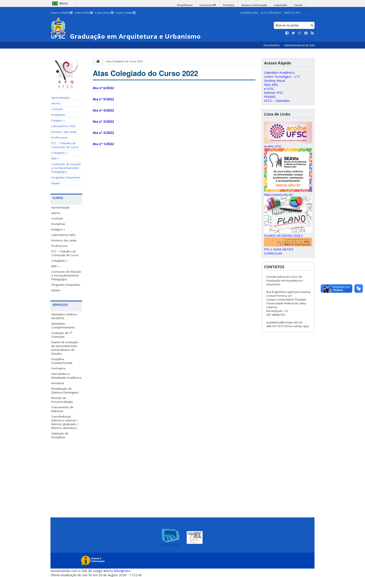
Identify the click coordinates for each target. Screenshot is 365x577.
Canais (298, 5)
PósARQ (269, 97)
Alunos (56, 103)
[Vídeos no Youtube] (299, 33)
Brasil (63, 3)
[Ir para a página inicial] (97, 61)
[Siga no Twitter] (293, 33)
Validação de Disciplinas (59, 435)
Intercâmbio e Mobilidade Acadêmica (66, 376)
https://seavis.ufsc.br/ (278, 195)
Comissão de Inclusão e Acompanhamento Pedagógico (66, 168)
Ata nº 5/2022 (103, 99)
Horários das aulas (64, 132)
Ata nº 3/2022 (103, 121)
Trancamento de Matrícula (62, 409)
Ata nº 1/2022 (103, 144)
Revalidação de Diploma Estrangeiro (65, 390)
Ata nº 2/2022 (103, 133)
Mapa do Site (292, 12)
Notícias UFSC (273, 93)
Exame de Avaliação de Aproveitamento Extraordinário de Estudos (64, 347)
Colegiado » (59, 153)
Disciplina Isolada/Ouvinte (61, 361)
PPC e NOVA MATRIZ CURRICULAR (278, 251)
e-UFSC (269, 89)
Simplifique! (184, 5)
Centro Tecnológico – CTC (282, 77)
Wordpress (122, 571)
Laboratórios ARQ (63, 126)
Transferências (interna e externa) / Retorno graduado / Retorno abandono (64, 422)
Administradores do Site (299, 45)
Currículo (57, 109)
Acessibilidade (249, 12)
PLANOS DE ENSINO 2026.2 (283, 236)
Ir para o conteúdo (61, 12)
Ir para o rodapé (125, 12)
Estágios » (58, 120)
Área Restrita (271, 45)
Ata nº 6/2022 (103, 88)
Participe (228, 5)
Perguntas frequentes (65, 177)
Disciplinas (58, 115)
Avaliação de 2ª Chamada (61, 335)
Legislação (280, 5)
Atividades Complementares (63, 325)
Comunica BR (207, 5)
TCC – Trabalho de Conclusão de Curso (65, 145)
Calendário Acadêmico (279, 73)
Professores (59, 137)
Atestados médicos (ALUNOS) (64, 316)
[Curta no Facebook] (287, 33)
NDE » (55, 158)
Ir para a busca (104, 12)
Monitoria (57, 383)
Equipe (55, 183)
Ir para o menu (83, 12)
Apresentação (60, 97)
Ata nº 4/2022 (103, 110)
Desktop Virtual (274, 81)
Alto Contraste (271, 12)
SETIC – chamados (277, 101)
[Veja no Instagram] (306, 33)
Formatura (58, 368)
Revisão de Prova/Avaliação (62, 400)
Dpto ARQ (271, 85)
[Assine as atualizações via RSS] (312, 33)
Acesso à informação (254, 5)
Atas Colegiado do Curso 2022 (124, 61)
